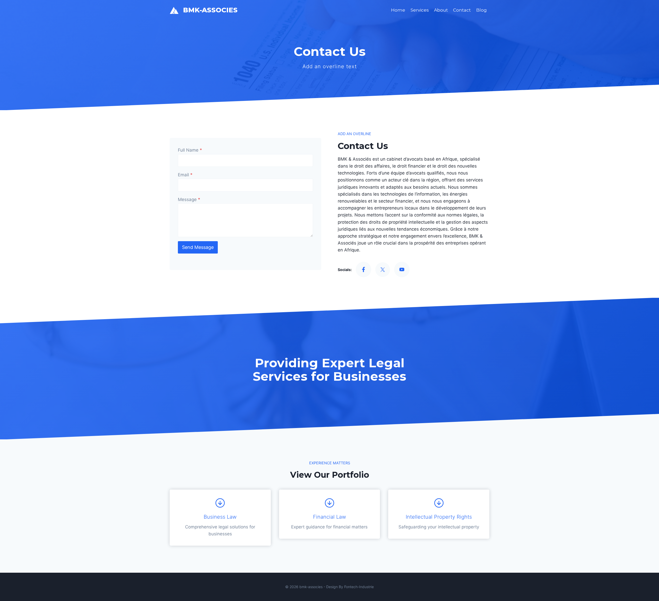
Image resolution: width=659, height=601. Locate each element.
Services (420, 10)
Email (185, 174)
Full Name (190, 150)
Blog (481, 10)
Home (398, 10)
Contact (462, 10)
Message (189, 199)
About (441, 10)
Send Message (198, 247)
